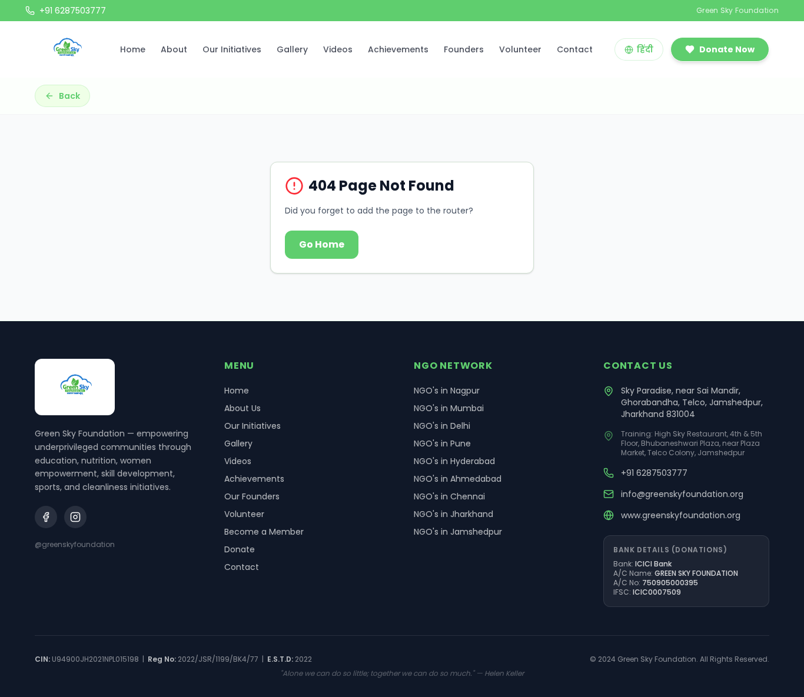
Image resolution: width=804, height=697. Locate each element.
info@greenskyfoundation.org (682, 494)
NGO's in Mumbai (449, 408)
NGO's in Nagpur (447, 390)
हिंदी (645, 49)
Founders (464, 49)
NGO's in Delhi (442, 426)
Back (69, 96)
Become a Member (264, 532)
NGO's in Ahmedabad (457, 479)
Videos (338, 49)
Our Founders (252, 496)
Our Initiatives (231, 49)
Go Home (321, 244)
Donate (239, 549)
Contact (575, 49)
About (174, 49)
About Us (242, 408)
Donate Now (727, 49)
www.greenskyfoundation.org (680, 515)
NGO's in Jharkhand (453, 514)
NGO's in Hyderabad (454, 461)
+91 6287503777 (654, 473)
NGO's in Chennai (449, 496)
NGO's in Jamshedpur (458, 532)
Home (132, 49)
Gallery (292, 49)
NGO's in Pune (442, 443)
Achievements (398, 49)
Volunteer (520, 49)
